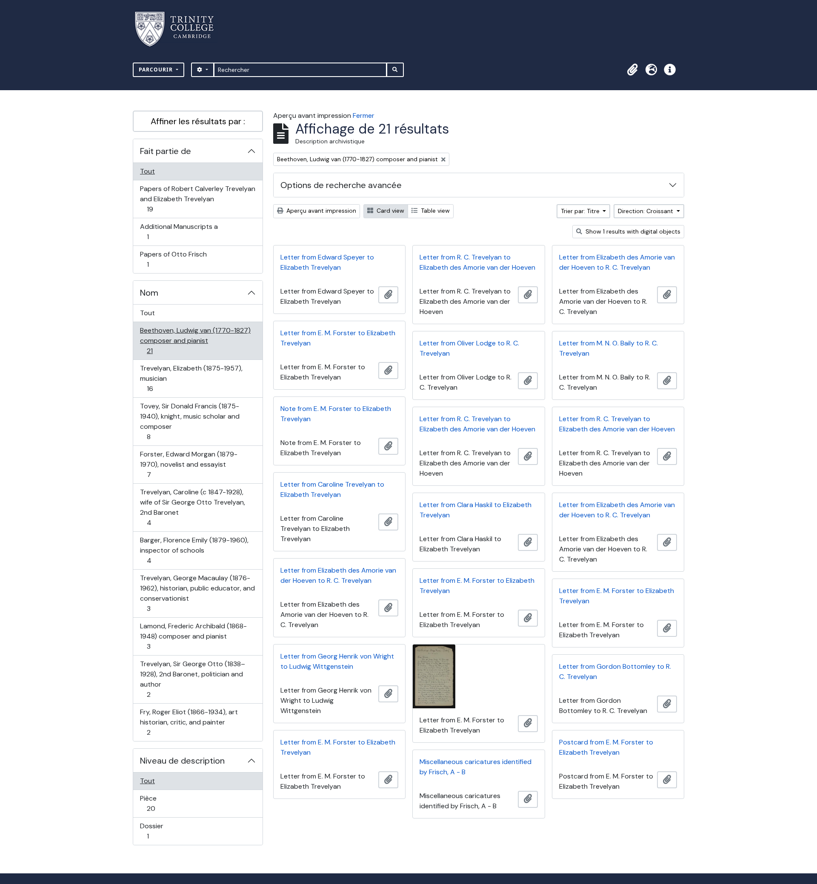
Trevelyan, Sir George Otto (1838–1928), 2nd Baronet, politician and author (192, 679)
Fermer (363, 115)
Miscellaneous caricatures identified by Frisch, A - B (475, 766)
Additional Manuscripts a (179, 231)
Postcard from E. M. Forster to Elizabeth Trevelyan (606, 747)
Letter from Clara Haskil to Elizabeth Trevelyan (475, 509)
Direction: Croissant (646, 211)
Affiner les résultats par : (198, 121)
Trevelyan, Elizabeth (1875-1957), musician (191, 378)
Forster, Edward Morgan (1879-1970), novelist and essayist (188, 464)
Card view (389, 210)
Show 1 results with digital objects (632, 231)
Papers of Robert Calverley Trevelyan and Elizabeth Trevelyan (197, 199)
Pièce (160, 803)
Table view (434, 210)
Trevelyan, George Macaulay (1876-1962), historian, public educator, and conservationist (197, 593)
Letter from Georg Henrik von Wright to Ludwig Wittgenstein (337, 661)
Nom (149, 292)
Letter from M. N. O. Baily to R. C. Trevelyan (608, 348)
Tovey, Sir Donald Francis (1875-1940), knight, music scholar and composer (190, 421)
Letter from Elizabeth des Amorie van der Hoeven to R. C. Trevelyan (617, 262)
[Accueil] (179, 29)
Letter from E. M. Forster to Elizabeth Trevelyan (337, 338)
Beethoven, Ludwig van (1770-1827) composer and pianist (195, 340)
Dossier (157, 831)
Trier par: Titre (581, 211)
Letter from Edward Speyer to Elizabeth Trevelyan (327, 262)
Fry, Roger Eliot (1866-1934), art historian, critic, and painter (189, 722)
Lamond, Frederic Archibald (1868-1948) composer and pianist (193, 636)
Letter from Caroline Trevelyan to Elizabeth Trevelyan (332, 489)
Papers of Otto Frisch (173, 259)
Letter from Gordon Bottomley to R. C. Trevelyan (615, 671)
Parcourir (156, 69)
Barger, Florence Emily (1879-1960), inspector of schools (194, 550)
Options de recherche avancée (341, 185)
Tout (147, 171)
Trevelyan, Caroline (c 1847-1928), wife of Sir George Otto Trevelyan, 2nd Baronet (192, 507)
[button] (632, 69)
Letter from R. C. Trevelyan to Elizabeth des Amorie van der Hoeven (477, 262)
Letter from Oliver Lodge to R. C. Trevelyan (469, 348)
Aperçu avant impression (320, 210)
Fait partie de (165, 151)
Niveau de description (182, 760)
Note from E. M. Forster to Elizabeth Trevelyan (335, 413)
